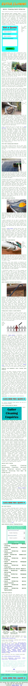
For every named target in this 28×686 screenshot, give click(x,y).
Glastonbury (9, 648)
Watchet (8, 651)
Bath (9, 652)
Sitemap (2, 674)
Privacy (25, 674)
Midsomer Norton (17, 650)
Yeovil (11, 647)
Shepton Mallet (14, 651)
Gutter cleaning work (7, 126)
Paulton (24, 650)
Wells (8, 649)
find (5, 508)
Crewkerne (14, 649)
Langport (24, 651)
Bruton (20, 647)
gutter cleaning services (19, 481)
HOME (13, 7)
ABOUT (18, 7)
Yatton (9, 650)
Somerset (19, 461)
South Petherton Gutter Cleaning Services (12, 524)
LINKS (15, 7)
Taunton (3, 648)
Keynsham (3, 651)
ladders (9, 304)
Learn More (15, 685)
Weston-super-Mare (22, 642)
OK (21, 685)
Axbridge (16, 647)
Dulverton (4, 652)
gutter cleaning (18, 57)
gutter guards (10, 228)
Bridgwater (16, 648)
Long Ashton (6, 647)
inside (13, 21)
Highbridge (20, 649)
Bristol (24, 647)
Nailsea (19, 651)
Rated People (12, 335)
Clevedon (3, 649)
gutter (20, 88)
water (17, 80)
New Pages (8, 674)
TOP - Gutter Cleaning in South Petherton (11, 656)
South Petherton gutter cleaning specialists (13, 439)
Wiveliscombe (23, 648)
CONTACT (21, 7)
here (13, 522)
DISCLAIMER (25, 7)
